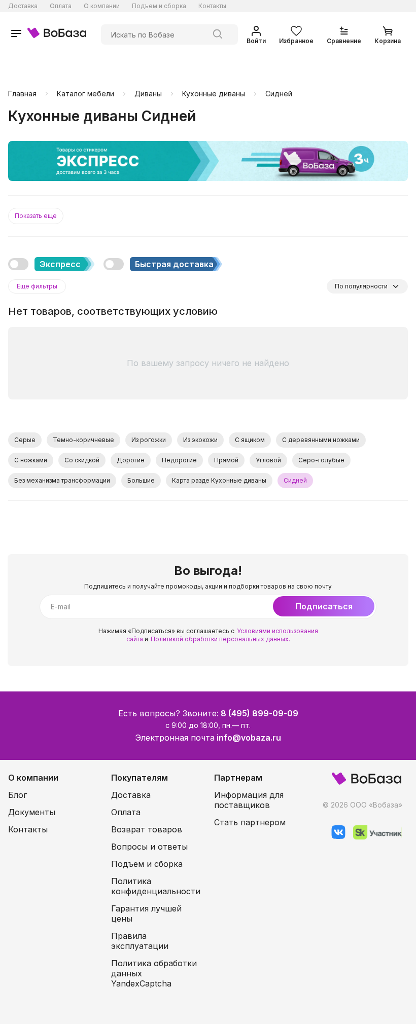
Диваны (148, 93)
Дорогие (131, 460)
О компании (102, 6)
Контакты (212, 6)
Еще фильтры (37, 286)
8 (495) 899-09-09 (259, 713)
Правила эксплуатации (139, 941)
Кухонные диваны (213, 93)
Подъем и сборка (159, 6)
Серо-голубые (321, 460)
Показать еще (36, 216)
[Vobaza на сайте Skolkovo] (373, 836)
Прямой (226, 460)
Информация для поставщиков (249, 800)
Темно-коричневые (83, 440)
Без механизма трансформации (62, 480)
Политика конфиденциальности (155, 886)
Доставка (23, 6)
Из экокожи (200, 440)
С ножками (30, 460)
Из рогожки (148, 440)
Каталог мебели (85, 93)
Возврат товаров (146, 829)
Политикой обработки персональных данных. (220, 639)
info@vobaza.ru (249, 738)
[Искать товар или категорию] (217, 34)
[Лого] (56, 34)
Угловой (268, 460)
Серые (25, 440)
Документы (31, 812)
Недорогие (179, 460)
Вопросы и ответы (149, 847)
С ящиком (250, 440)
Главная (22, 93)
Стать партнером (250, 822)
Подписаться (324, 606)
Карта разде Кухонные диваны (219, 480)
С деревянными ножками (321, 440)
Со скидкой (81, 460)
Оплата (61, 6)
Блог (17, 795)
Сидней (278, 93)
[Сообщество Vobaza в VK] (334, 836)
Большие (141, 480)
